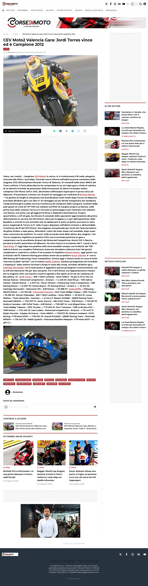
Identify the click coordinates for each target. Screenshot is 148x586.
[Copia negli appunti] (78, 131)
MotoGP (125, 123)
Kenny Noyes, (73, 252)
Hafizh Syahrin (52, 261)
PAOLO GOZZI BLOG (94, 10)
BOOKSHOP (111, 10)
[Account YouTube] (123, 4)
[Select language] (134, 4)
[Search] (127, 4)
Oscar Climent (78, 255)
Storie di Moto (129, 136)
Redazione (12, 52)
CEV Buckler (37, 380)
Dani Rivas (8, 246)
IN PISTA (50, 10)
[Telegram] (72, 131)
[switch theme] (140, 3)
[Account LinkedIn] (119, 4)
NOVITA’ (78, 10)
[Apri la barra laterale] (3, 10)
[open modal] (144, 4)
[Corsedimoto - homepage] (13, 4)
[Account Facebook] (110, 4)
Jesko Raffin (75, 289)
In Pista (6, 49)
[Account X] (106, 4)
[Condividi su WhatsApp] (54, 131)
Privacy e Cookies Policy (88, 561)
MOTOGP (10, 10)
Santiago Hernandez (13, 268)
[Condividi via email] (85, 131)
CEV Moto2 (40, 176)
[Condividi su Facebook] (60, 131)
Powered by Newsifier (74, 578)
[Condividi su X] (66, 131)
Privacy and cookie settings (74, 543)
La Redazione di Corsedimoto (62, 561)
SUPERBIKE (22, 10)
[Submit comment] (94, 407)
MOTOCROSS (37, 10)
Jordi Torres (25, 277)
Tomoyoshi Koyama (43, 292)
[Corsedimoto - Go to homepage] (10, 554)
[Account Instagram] (115, 4)
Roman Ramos (87, 194)
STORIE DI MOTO (65, 10)
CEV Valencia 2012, (24, 384)
